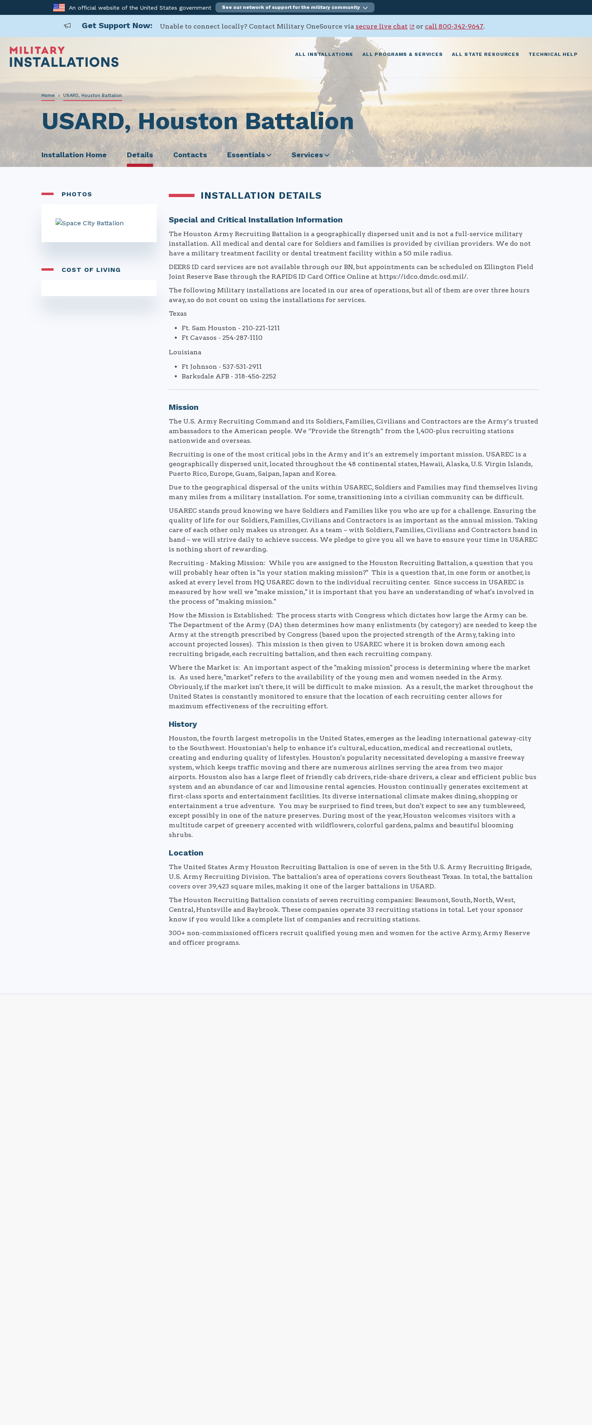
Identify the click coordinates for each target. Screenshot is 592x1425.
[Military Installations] (64, 65)
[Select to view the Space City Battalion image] (99, 223)
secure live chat (382, 26)
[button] (295, 7)
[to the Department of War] (59, 7)
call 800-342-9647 (454, 26)
